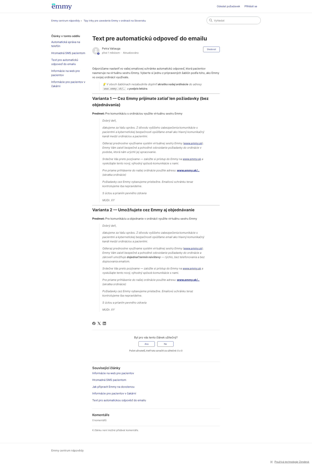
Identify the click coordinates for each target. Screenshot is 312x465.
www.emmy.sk (193, 143)
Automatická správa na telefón (65, 44)
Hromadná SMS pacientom (68, 53)
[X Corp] (99, 323)
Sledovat (211, 49)
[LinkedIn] (104, 323)
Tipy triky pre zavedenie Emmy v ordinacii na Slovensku (115, 20)
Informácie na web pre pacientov (65, 73)
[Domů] (61, 6)
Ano (147, 344)
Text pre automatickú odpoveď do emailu (64, 62)
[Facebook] (94, 323)
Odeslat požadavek (228, 6)
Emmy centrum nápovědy (65, 20)
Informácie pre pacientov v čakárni (68, 84)
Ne (165, 344)
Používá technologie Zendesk (291, 461)
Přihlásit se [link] (250, 6)
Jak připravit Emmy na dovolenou (113, 386)
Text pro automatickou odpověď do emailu (119, 400)
